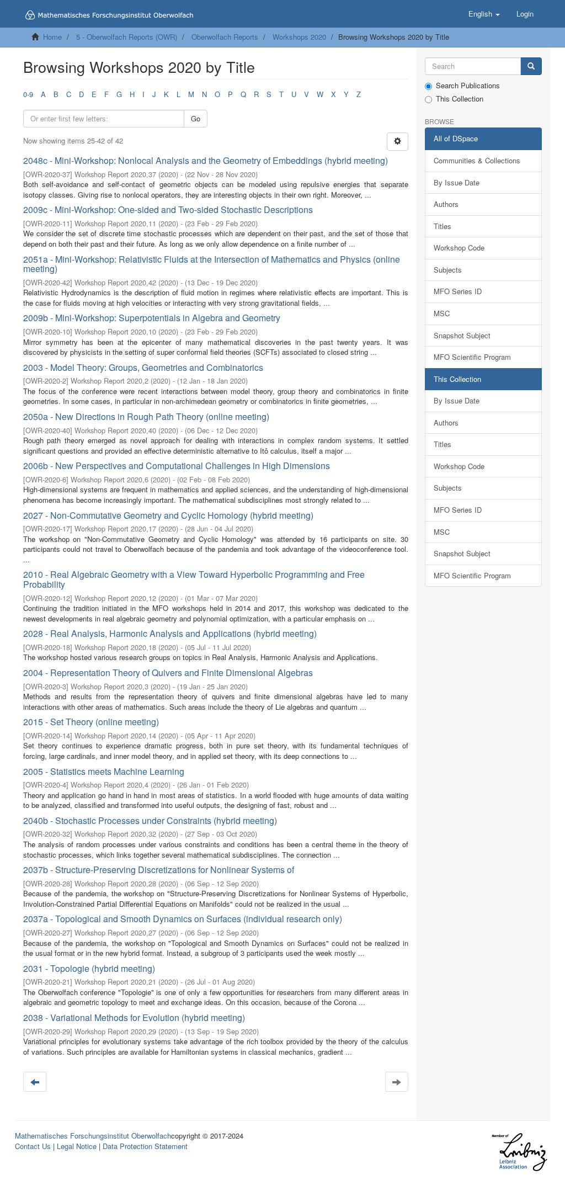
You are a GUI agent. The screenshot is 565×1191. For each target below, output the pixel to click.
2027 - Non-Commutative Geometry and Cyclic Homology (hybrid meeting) (168, 515)
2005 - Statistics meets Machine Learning (103, 771)
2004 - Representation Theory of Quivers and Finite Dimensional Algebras (168, 672)
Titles (442, 226)
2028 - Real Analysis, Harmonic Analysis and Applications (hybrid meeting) (170, 633)
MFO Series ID (458, 291)
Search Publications (468, 86)
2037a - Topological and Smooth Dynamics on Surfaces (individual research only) (182, 918)
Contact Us (33, 1146)
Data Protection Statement (145, 1146)
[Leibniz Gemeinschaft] (519, 1152)
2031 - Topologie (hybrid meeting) (89, 968)
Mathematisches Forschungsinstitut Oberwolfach (93, 1135)
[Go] (531, 66)
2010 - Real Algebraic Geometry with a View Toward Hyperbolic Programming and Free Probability (194, 579)
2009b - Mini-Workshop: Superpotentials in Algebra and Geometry (151, 317)
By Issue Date (456, 182)
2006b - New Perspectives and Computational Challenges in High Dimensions (176, 465)
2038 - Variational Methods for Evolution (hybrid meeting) (134, 1017)
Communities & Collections (477, 160)
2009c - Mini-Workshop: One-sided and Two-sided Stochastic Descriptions (168, 209)
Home (52, 36)
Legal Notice (77, 1146)
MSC (442, 313)
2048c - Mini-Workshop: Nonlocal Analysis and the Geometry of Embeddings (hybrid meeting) (205, 160)
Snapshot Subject (462, 335)
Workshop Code (459, 247)
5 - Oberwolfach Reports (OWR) (126, 36)
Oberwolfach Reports (224, 36)
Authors (446, 204)
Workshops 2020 (299, 36)
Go (195, 118)
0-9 (28, 94)
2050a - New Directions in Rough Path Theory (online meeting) (146, 416)
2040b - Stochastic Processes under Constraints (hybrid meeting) (150, 820)
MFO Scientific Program (472, 357)
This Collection (459, 99)
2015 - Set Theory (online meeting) (91, 721)
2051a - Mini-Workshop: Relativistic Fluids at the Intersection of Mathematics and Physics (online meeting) (211, 264)
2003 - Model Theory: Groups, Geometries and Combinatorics (143, 367)
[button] (484, 14)
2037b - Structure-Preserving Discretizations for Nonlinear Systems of (158, 869)
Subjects (448, 269)
